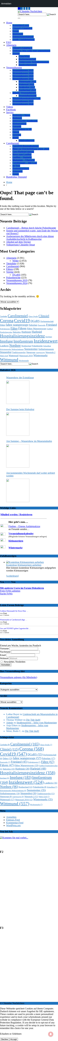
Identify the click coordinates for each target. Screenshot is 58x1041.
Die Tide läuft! (33, 720)
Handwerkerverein (28, 64)
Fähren (15, 132)
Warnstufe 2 (50, 352)
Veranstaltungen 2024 (23, 73)
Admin (9, 722)
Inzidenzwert (46, 340)
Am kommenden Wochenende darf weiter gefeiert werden (30, 474)
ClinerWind (24, 56)
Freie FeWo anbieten (10, 591)
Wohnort (4, 658)
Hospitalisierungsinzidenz (22, 336)
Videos (9, 106)
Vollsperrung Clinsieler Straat (20, 244)
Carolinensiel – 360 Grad (24, 163)
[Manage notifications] (50, 1034)
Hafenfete (17, 332)
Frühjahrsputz (5, 329)
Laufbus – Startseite (22, 157)
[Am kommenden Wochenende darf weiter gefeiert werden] (17, 490)
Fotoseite (16, 126)
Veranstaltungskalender (21, 533)
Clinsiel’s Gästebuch (22, 28)
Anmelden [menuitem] (6, 3)
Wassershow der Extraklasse (20, 377)
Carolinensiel (12, 143)
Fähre (14, 328)
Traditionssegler (19, 352)
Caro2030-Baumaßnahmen (25, 146)
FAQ (8, 42)
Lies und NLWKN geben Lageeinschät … (15, 628)
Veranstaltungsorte (28, 95)
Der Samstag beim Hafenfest (20, 409)
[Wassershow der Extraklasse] (17, 392)
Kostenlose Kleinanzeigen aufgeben (23, 565)
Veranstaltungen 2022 (23, 78)
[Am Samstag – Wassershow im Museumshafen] (17, 456)
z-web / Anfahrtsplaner (23, 39)
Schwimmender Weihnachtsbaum (12, 349)
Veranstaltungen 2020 (23, 104)
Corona (6, 320)
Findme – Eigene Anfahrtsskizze (24, 526)
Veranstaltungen (14, 67)
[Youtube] (24, 8)
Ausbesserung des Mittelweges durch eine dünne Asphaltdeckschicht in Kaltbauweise (30, 237)
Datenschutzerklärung (23, 36)
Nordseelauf (26, 346)
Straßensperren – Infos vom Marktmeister (37, 722)
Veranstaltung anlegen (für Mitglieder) (18, 677)
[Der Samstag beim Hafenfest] (17, 424)
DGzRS (16, 274)
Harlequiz (17, 118)
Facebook (11, 109)
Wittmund (9, 359)
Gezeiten (16, 135)
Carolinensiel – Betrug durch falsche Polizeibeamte (31, 228)
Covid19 (22, 320)
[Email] (19, 8)
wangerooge (40, 352)
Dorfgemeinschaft (27, 59)
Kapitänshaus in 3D (22, 129)
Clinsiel (44, 316)
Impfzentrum (23, 341)
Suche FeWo (6, 593)
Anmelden (11, 817)
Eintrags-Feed (13, 820)
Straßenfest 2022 (27, 87)
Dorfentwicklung (20, 168)
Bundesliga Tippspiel (16, 177)
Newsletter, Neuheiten (14, 661)
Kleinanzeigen (19, 123)
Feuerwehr (41, 325)
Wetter (15, 137)
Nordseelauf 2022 (27, 90)
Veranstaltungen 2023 (23, 76)
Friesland (51, 324)
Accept (13, 1039)
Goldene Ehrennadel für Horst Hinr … (14, 611)
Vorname (4, 648)
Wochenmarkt (24, 360)
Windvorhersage (26, 140)
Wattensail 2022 (26, 84)
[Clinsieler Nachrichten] (30, 11)
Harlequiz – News (21, 115)
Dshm (2, 325)
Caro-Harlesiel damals (23, 151)
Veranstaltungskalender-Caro (26, 98)
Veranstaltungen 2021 (23, 101)
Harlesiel (37, 331)
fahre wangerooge (17, 324)
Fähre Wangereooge (36, 328)
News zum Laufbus (22, 154)
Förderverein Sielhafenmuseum (34, 62)
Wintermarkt (40, 355)
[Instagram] (22, 8)
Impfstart (48, 337)
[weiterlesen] (12, 576)
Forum (15, 31)
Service (9, 112)
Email (3, 655)
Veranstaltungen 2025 (23, 70)
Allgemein (11, 45)
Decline (4, 1039)
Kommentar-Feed (14, 822)
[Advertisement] (29, 891)
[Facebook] (29, 8)
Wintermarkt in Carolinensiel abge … (13, 620)
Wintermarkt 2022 (27, 81)
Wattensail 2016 (26, 355)
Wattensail (14, 355)
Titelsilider (11, 263)
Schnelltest (47, 346)
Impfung (6, 341)
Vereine (16, 53)
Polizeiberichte (13, 277)
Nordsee (15, 345)
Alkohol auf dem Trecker (18, 242)
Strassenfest (5, 352)
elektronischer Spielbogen (25, 120)
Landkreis (4, 345)
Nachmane (5, 651)
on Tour (16, 165)
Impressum (17, 34)
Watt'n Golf (4, 356)
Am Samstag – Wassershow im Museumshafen (29, 441)
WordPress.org (13, 825)
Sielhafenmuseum (46, 349)
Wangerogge (30, 352)
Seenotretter (31, 349)
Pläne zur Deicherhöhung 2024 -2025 (30, 149)
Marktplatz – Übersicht (23, 160)
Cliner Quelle (33, 316)
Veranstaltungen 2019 (16, 280)
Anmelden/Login (20, 25)
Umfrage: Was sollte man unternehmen (31, 50)
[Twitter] (27, 8)
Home (9, 22)
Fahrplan (33, 325)
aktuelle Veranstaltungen (24, 92)
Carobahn (3, 316)
